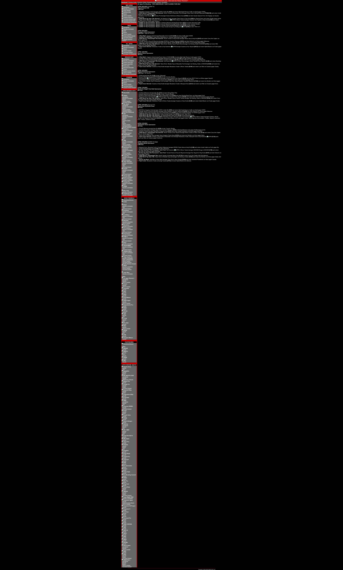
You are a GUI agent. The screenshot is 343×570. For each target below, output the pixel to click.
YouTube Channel (128, 37)
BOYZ (124, 119)
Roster (125, 14)
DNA (123, 122)
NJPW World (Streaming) (129, 22)
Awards (159, 2)
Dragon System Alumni (129, 71)
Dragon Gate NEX (128, 64)
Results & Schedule (128, 8)
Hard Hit (124, 118)
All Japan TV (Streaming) (129, 54)
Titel (123, 138)
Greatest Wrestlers (128, 17)
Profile (125, 201)
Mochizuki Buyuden (128, 67)
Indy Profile (126, 92)
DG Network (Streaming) (129, 74)
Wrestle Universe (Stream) (129, 127)
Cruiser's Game (126, 120)
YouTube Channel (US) (129, 20)
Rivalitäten (164, 2)
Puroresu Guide (132, 2)
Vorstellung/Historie (128, 200)
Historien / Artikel (141, 2)
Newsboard (124, 2)
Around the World (151, 2)
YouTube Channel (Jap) (129, 19)
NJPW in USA (127, 12)
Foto (156, 142)
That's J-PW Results (127, 259)
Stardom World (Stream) (129, 87)
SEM (124, 30)
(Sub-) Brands (127, 10)
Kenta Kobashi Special (129, 36)
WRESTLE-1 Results (127, 379)
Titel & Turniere (127, 15)
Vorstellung (126, 7)
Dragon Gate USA (128, 62)
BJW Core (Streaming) (128, 112)
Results (124, 281)
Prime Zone (126, 65)
